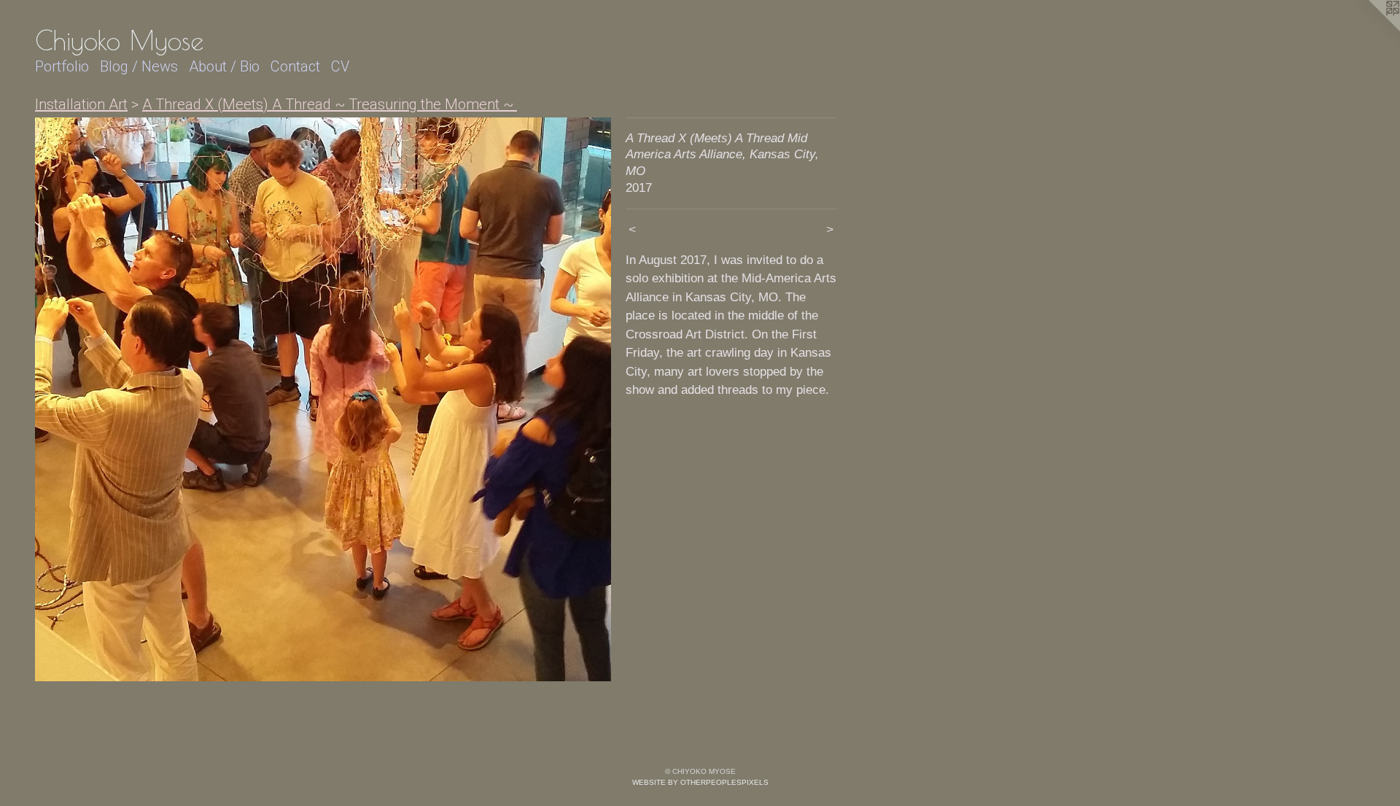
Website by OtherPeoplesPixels (700, 782)
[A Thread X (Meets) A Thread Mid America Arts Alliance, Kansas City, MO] (323, 399)
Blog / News (139, 66)
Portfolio (62, 66)
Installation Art (81, 104)
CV (340, 66)
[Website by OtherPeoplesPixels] (1371, 29)
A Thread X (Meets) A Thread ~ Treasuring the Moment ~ (329, 104)
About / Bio (224, 66)
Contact (295, 66)
